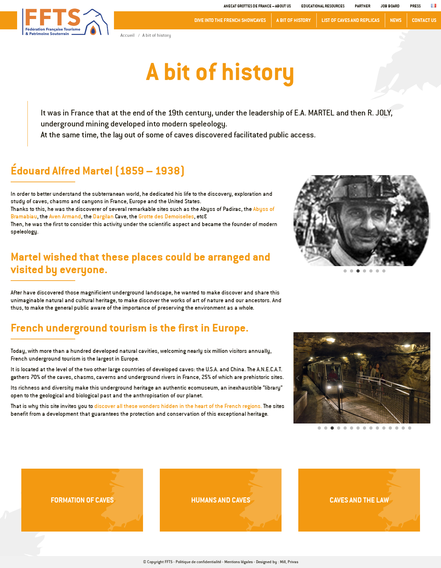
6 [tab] (377, 271)
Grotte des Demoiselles (166, 216)
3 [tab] (358, 271)
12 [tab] (390, 428)
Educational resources (322, 5)
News (395, 20)
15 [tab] (409, 428)
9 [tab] (371, 428)
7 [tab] (384, 271)
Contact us (424, 20)
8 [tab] (364, 428)
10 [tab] (377, 428)
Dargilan (103, 216)
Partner (362, 5)
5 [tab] (371, 271)
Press (415, 5)
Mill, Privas (289, 561)
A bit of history (293, 20)
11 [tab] (384, 428)
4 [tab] (364, 271)
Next (425, 221)
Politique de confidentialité (198, 561)
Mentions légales (238, 561)
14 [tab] (403, 428)
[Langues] (433, 6)
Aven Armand (65, 216)
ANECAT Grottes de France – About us (257, 5)
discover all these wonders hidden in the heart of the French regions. (178, 406)
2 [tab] (351, 271)
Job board (390, 5)
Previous (298, 221)
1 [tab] (345, 271)
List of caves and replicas (350, 20)
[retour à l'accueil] (65, 22)
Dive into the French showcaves (230, 20)
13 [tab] (397, 428)
